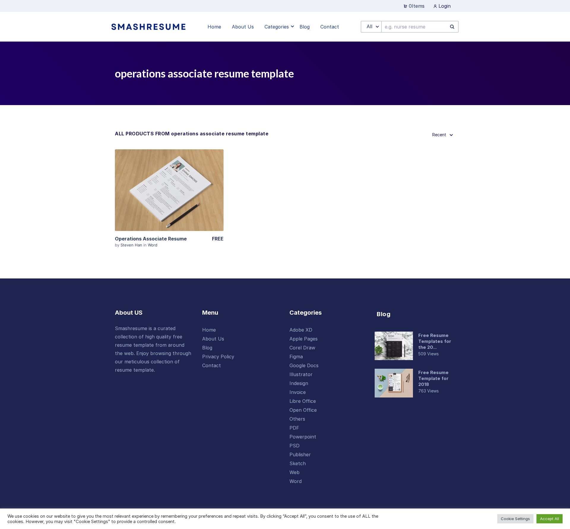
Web (294, 472)
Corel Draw (302, 348)
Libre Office (302, 401)
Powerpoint (302, 437)
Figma (296, 356)
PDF (294, 428)
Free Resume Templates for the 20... (434, 341)
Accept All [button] (549, 518)
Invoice (297, 392)
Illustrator (301, 374)
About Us (213, 339)
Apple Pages (303, 339)
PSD (294, 446)
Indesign (298, 383)
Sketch (297, 463)
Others (297, 419)
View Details (169, 190)
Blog (207, 348)
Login (444, 6)
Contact (211, 365)
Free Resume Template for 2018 (433, 378)
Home (209, 330)
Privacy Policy (218, 356)
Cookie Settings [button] (515, 518)
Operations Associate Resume (151, 239)
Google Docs (304, 365)
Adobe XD (300, 330)
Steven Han (132, 245)
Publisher (300, 454)
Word (152, 245)
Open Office (303, 410)
